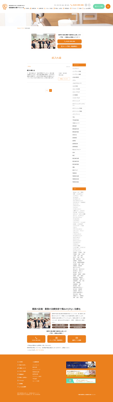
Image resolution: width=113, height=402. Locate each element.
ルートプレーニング (77, 250)
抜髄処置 (75, 265)
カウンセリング (76, 202)
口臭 (78, 257)
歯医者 (79, 274)
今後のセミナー (76, 123)
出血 (78, 255)
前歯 (82, 255)
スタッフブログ (76, 92)
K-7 (78, 192)
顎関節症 (75, 173)
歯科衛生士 (75, 277)
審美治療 (35, 367)
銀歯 (80, 294)
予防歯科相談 (76, 120)
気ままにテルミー (77, 149)
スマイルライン (81, 212)
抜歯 (79, 264)
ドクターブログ (76, 97)
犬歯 (80, 280)
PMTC (82, 192)
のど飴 (74, 224)
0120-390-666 (78, 5)
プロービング (75, 232)
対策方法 (75, 134)
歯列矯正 (75, 274)
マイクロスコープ (76, 242)
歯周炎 (84, 274)
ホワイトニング (76, 100)
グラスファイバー (76, 205)
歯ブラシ (80, 272)
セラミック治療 (82, 214)
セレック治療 (36, 381)
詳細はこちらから (64, 78)
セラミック (75, 214)
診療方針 (33, 8)
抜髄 (82, 264)
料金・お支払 (58, 8)
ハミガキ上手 (80, 224)
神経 (79, 285)
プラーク (75, 227)
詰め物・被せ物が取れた (78, 292)
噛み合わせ (79, 259)
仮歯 (79, 254)
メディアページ (76, 114)
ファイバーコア (76, 225)
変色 (83, 259)
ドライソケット (76, 222)
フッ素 (82, 225)
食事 (74, 297)
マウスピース (75, 244)
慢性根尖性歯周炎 (80, 262)
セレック (75, 215)
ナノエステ (83, 222)
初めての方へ (22, 365)
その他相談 (75, 95)
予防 (74, 117)
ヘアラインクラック (77, 234)
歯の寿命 (75, 272)
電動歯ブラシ (75, 295)
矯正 (74, 155)
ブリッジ (81, 230)
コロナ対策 (75, 86)
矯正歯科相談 (76, 164)
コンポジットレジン (77, 208)
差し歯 (74, 262)
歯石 (78, 275)
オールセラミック (76, 198)
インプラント (76, 68)
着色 (74, 282)
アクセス (74, 8)
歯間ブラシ (82, 279)
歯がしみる (75, 269)
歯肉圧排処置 (75, 279)
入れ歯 (60, 73)
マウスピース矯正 (76, 245)
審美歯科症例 (76, 128)
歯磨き (82, 275)
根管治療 (80, 265)
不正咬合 (80, 252)
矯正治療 (75, 285)
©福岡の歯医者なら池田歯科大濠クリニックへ (87, 394)
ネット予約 (100, 6)
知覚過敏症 (75, 284)
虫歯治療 (80, 289)
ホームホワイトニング (77, 235)
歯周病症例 (75, 143)
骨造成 (81, 297)
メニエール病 (75, 247)
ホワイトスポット (76, 237)
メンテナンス (82, 247)
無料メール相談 (76, 340)
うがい (81, 195)
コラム (29, 66)
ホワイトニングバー (77, 240)
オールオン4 (75, 197)
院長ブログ (75, 170)
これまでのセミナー (77, 83)
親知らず (80, 290)
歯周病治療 (35, 374)
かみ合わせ (83, 202)
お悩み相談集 (76, 77)
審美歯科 (75, 126)
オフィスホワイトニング (78, 200)
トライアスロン (76, 220)
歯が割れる (75, 270)
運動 (74, 167)
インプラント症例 (77, 71)
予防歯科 (75, 254)
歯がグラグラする (76, 267)
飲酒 (77, 297)
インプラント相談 (77, 74)
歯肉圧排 (81, 277)
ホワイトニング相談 (77, 111)
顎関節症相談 (76, 182)
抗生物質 (75, 264)
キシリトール (75, 204)
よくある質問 (87, 8)
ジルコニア (82, 210)
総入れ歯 (65, 73)
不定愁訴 (75, 252)
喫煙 (74, 259)
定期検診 (75, 260)
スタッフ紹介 (49, 8)
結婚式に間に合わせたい (78, 287)
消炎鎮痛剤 (75, 280)
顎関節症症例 (76, 179)
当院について (22, 368)
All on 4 (74, 192)
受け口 (74, 257)
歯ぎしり (81, 270)
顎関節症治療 (76, 176)
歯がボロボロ (81, 269)
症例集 (21, 383)
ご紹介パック (75, 210)
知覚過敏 (78, 282)
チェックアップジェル (77, 217)
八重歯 (74, 255)
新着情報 (75, 137)
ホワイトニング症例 (77, 108)
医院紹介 (67, 8)
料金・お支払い (23, 377)
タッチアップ (80, 215)
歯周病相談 (75, 146)
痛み (83, 280)
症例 (80, 8)
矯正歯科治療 (76, 158)
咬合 (82, 257)
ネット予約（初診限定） (70, 46)
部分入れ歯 (61, 74)
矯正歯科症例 (76, 161)
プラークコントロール (77, 229)
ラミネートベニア (76, 249)
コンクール (75, 207)
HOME (27, 8)
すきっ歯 (75, 212)
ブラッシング (75, 230)
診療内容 (41, 8)
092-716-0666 (39, 350)
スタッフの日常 (76, 89)
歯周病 (74, 140)
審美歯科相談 (76, 131)
